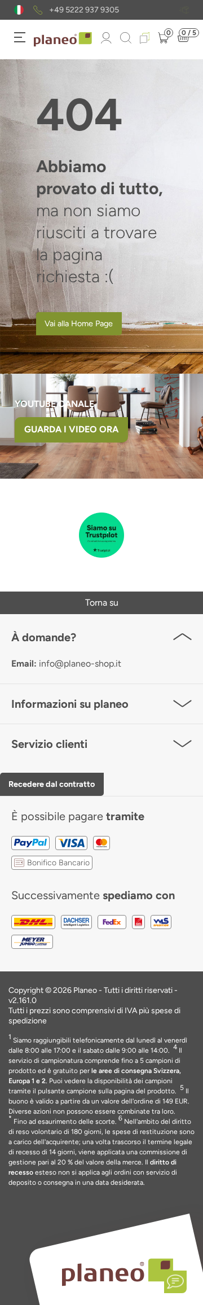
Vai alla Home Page (79, 323)
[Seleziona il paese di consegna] (19, 10)
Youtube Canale (55, 403)
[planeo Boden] (118, 1271)
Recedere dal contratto (51, 784)
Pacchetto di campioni (116, 10)
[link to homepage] (63, 39)
